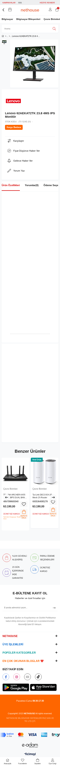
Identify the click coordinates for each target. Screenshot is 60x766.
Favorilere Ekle (24, 504)
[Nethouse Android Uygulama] (15, 687)
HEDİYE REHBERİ (47, 3)
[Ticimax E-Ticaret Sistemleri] (30, 754)
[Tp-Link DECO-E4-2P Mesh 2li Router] (44, 471)
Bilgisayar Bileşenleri (28, 19)
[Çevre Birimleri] (9, 36)
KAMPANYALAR (9, 3)
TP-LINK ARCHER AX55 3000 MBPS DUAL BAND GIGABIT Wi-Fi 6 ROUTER (15, 496)
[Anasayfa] (5, 36)
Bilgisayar (7, 19)
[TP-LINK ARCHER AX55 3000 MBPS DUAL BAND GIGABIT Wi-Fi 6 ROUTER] (15, 471)
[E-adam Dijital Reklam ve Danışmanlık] (30, 745)
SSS (20, 3)
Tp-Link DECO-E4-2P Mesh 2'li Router (42, 496)
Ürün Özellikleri (11, 185)
